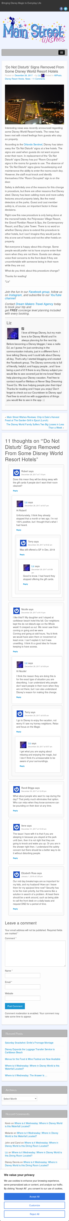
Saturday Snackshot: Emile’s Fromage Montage (29, 1042)
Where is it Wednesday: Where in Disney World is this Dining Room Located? (31, 1144)
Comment (10, 938)
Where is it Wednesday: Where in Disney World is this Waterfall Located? (32, 1067)
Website (9, 993)
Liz (39, 75)
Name (9, 970)
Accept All (34, 1196)
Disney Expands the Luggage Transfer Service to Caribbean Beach (30, 1051)
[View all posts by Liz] (42, 75)
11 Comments (38, 78)
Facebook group (39, 292)
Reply (15, 490)
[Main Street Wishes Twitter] (65, 9)
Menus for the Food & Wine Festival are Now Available (32, 1059)
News (27, 78)
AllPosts (57, 75)
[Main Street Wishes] (34, 29)
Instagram (15, 295)
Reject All (34, 1214)
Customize (34, 1205)
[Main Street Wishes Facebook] (61, 9)
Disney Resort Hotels (14, 78)
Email (8, 982)
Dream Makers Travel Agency (34, 304)
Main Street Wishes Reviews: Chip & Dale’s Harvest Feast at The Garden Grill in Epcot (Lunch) (32, 418)
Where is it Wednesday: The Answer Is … (26, 1075)
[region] (34, 1195)
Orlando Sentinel (33, 144)
